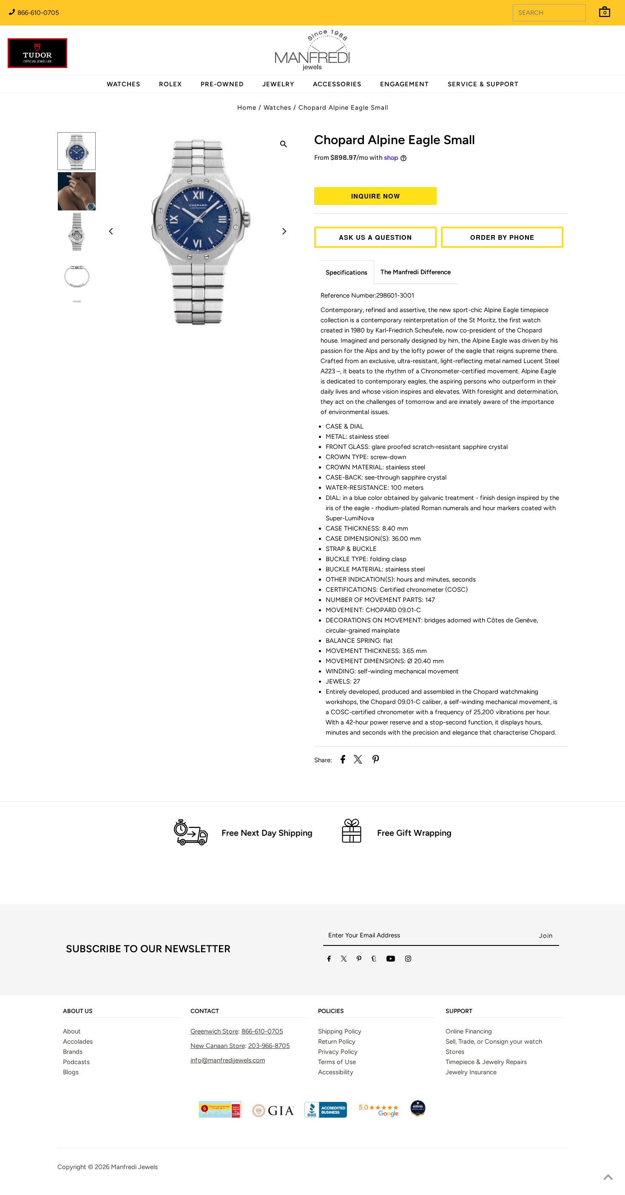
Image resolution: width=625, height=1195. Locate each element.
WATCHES (123, 84)
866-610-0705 (37, 13)
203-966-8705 (269, 1046)
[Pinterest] (359, 960)
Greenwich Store (214, 1031)
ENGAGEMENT (404, 84)
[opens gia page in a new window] (272, 1115)
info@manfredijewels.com (227, 1060)
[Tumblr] (374, 960)
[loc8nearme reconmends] (418, 1115)
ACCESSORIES (337, 84)
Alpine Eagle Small (394, 140)
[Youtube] (390, 960)
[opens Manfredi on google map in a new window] (378, 1115)
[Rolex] (584, 55)
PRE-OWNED (222, 84)
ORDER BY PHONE (502, 237)
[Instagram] (408, 960)
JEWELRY (278, 84)
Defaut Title (441, 173)
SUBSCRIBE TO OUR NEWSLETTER (148, 948)
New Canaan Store (217, 1046)
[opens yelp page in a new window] (220, 1115)
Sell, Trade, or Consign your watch (494, 1041)
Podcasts (76, 1062)
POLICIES (331, 1011)
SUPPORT (459, 1011)
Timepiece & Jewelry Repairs (486, 1062)
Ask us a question (375, 237)
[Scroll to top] (607, 1177)
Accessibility (335, 1072)
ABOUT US (78, 1011)
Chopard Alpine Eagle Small (343, 107)
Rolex (584, 45)
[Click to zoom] (283, 145)
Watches (277, 107)
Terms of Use (337, 1062)
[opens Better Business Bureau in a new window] (325, 1115)
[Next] (283, 231)
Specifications (346, 272)
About (72, 1031)
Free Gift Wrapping (414, 833)
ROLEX (170, 84)
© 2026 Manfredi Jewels (123, 1167)
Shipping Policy (339, 1031)
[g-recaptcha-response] (312, 1189)
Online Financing (469, 1031)
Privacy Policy (338, 1052)
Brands (72, 1052)
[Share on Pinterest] (375, 760)
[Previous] (111, 231)
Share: (323, 760)
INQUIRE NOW (375, 196)
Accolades (78, 1041)
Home (246, 107)
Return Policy (336, 1041)
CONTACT (204, 1011)
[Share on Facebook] (343, 760)
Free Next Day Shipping (267, 833)
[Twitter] (344, 960)
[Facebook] (329, 960)
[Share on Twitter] (358, 760)
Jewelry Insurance (471, 1072)
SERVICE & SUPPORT (483, 84)
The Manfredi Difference (416, 272)
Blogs (71, 1072)
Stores (455, 1052)
